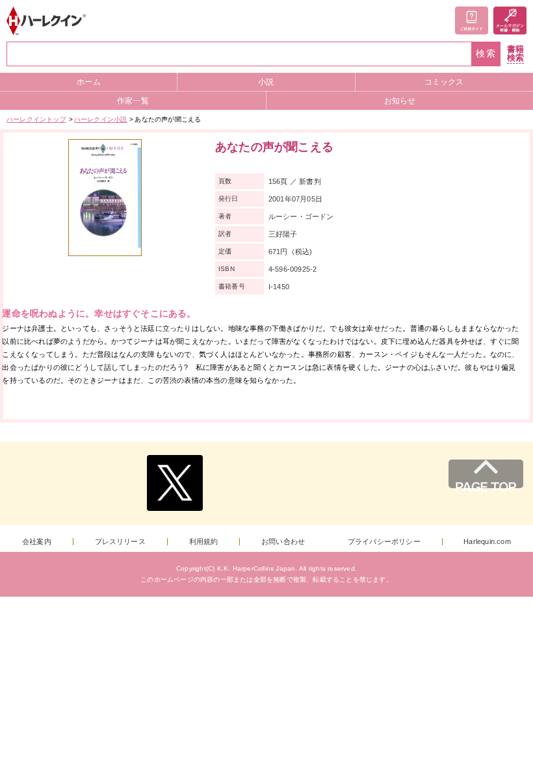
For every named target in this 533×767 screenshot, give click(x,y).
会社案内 (36, 541)
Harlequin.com (487, 541)
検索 (486, 53)
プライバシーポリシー (384, 541)
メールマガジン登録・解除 (509, 20)
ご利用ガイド (471, 20)
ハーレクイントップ (36, 119)
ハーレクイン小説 (100, 119)
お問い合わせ (283, 541)
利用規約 (203, 541)
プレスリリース (120, 541)
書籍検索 (515, 53)
